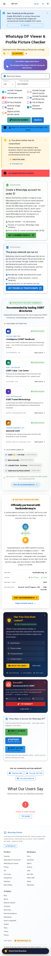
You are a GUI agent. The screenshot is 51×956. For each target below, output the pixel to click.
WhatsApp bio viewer (11, 863)
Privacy (6, 935)
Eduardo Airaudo (9, 903)
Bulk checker (8, 885)
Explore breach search (24, 603)
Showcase (7, 910)
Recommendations (10, 913)
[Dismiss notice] (26, 53)
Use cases (7, 874)
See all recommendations (24, 485)
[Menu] (4, 4)
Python (29, 863)
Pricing (6, 867)
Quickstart (30, 860)
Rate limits (30, 885)
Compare (7, 906)
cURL (28, 870)
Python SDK (31, 878)
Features (7, 856)
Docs (28, 856)
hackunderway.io (22, 941)
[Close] (47, 13)
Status (29, 881)
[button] (12, 84)
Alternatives (8, 917)
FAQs (5, 928)
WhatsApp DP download (12, 860)
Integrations (8, 878)
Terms (6, 931)
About (6, 899)
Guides (6, 924)
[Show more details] (9, 53)
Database (7, 881)
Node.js (29, 867)
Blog (5, 895)
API (5, 870)
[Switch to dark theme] (43, 3)
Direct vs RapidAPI (10, 921)
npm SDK (30, 874)
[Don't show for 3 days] (45, 615)
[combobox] (8, 84)
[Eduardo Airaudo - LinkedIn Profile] (47, 4)
